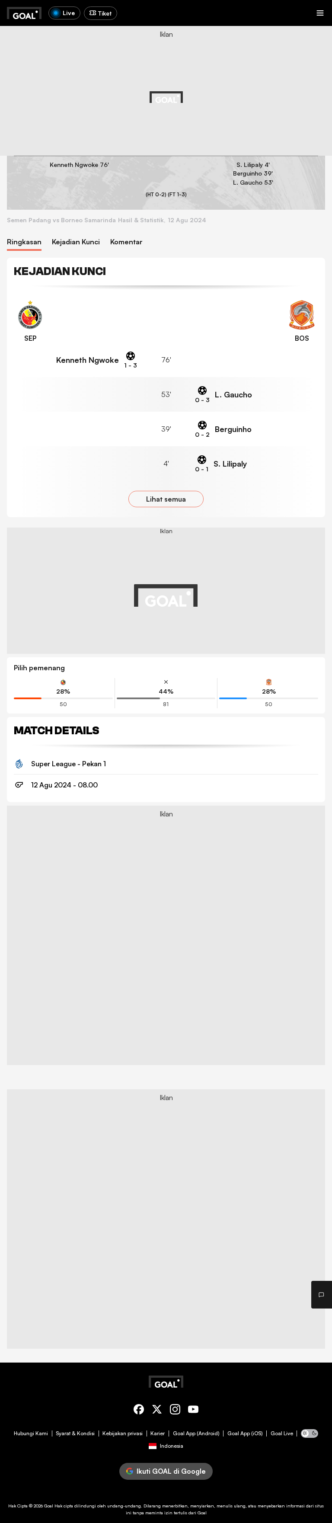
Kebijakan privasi (122, 1433)
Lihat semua (166, 499)
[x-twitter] (157, 1410)
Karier (157, 1433)
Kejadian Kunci (76, 242)
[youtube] (193, 1410)
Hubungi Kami (31, 1433)
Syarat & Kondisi (75, 1433)
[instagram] (175, 1410)
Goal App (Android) (196, 1433)
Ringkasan (24, 242)
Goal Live (282, 1433)
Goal (48, 1505)
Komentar (126, 242)
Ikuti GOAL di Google (171, 1471)
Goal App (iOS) (245, 1433)
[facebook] (139, 1410)
